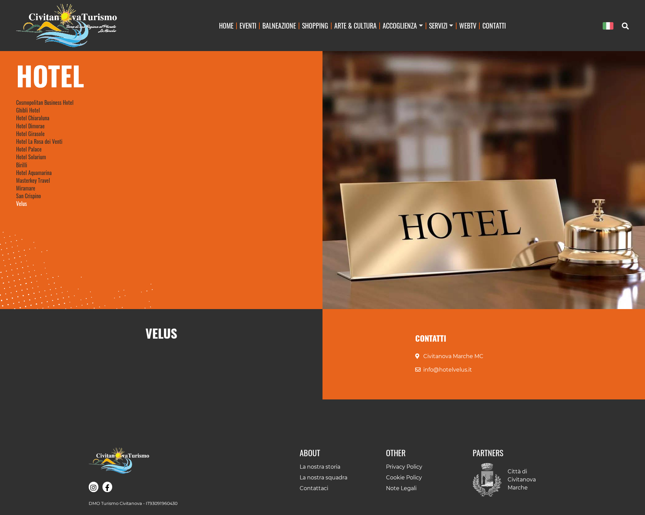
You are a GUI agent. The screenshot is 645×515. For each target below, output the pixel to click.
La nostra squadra (323, 477)
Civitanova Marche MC (453, 356)
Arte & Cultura (355, 25)
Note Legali (401, 488)
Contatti (494, 25)
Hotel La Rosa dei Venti (39, 141)
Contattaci (314, 488)
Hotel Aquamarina (34, 173)
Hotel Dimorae (30, 126)
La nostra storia (320, 467)
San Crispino (28, 196)
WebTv (467, 25)
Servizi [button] (438, 25)
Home (226, 25)
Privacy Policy (404, 467)
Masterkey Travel (33, 180)
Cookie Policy (404, 477)
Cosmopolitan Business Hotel (45, 102)
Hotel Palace (29, 149)
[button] (93, 487)
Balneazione (279, 25)
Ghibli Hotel (28, 110)
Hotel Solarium (31, 157)
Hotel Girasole (30, 134)
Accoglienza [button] (400, 25)
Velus (21, 204)
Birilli (21, 165)
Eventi (248, 25)
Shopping (315, 25)
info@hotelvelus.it (447, 370)
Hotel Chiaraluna (32, 118)
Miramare (25, 188)
